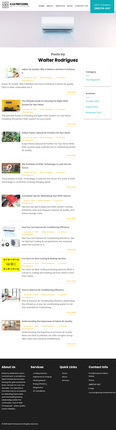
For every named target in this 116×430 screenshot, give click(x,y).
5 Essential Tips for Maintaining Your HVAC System (46, 195)
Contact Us (81, 6)
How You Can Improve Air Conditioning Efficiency (45, 227)
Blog (70, 6)
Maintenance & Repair (42, 377)
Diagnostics (38, 387)
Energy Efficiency (40, 384)
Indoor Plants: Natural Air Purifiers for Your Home (46, 132)
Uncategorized (27, 80)
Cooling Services (40, 373)
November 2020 (93, 112)
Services (60, 6)
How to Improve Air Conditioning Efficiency (43, 289)
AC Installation (39, 391)
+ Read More (71, 92)
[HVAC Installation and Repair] (16, 5)
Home (41, 6)
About (50, 6)
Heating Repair (39, 380)
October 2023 (92, 101)
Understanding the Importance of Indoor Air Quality (47, 321)
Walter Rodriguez (46, 78)
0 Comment (60, 78)
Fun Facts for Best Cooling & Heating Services (44, 258)
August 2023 (92, 107)
